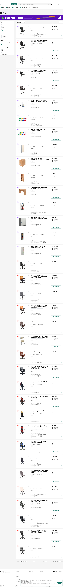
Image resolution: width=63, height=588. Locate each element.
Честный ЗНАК (18, 581)
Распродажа (4, 36)
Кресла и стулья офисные (6, 24)
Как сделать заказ (32, 573)
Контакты (41, 574)
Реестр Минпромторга (20, 579)
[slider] (1, 44)
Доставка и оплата (32, 574)
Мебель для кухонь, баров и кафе (7, 27)
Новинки (17, 576)
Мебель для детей (5, 26)
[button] (59, 0)
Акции (17, 574)
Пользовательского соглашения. (26, 582)
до (8, 42)
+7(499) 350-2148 (57, 571)
